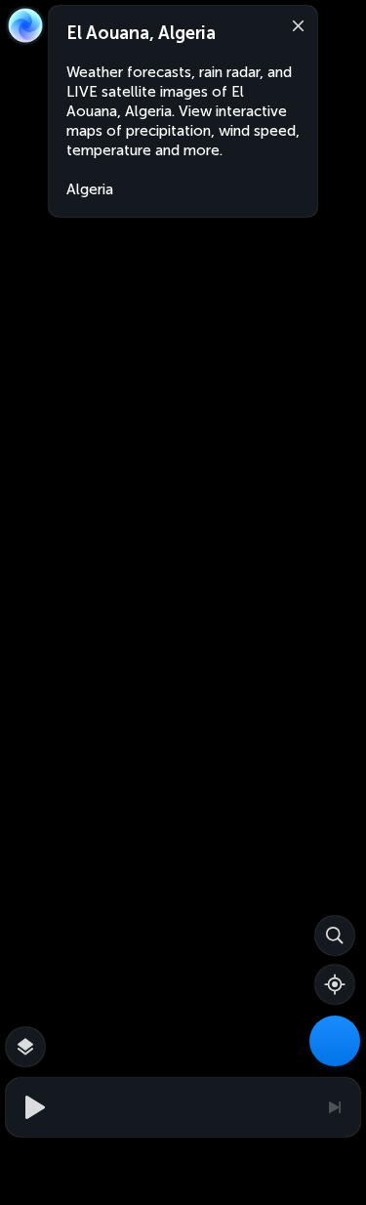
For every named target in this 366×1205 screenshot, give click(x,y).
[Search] (334, 935)
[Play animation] (32, 1107)
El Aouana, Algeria (141, 33)
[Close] (293, 24)
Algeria (89, 189)
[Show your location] (334, 984)
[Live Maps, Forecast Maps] (334, 1041)
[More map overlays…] (25, 1046)
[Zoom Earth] (25, 25)
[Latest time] (333, 1107)
